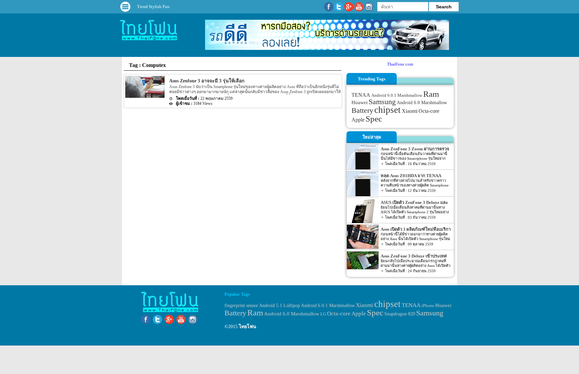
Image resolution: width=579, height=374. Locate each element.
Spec (374, 118)
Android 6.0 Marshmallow (422, 102)
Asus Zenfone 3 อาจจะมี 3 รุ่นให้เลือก (206, 80)
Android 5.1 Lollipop (279, 305)
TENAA (360, 95)
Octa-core (429, 111)
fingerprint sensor (241, 305)
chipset (387, 110)
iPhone (428, 305)
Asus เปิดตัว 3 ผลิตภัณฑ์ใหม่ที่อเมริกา (416, 229)
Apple (358, 120)
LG (323, 313)
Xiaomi (409, 111)
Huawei (359, 102)
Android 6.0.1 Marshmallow (396, 95)
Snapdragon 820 (399, 313)
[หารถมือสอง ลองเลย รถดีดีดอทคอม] (327, 48)
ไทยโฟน (247, 326)
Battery (362, 110)
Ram (431, 93)
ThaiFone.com (400, 64)
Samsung (382, 101)
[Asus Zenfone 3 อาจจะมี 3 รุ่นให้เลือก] (144, 96)
